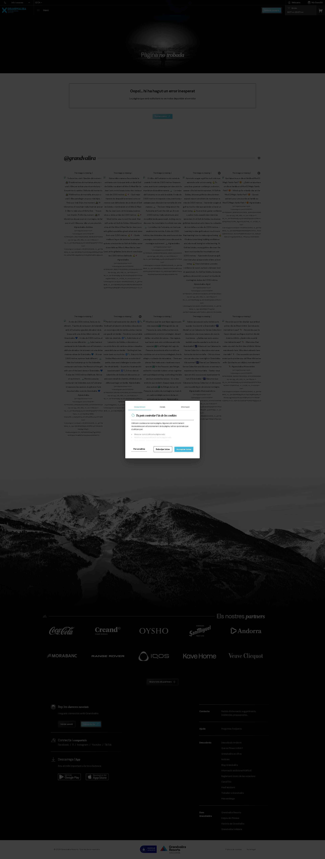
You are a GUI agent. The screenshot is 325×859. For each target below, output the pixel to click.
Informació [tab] (185, 407)
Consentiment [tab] (139, 407)
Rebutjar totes (163, 449)
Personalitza (139, 448)
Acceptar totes (183, 449)
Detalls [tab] (162, 407)
